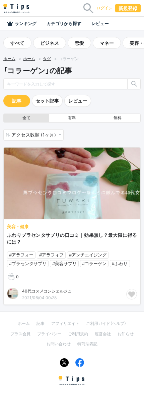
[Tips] (16, 8)
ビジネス (49, 43)
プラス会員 (20, 333)
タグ (47, 58)
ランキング (26, 23)
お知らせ (126, 333)
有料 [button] (72, 117)
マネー (107, 43)
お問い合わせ (59, 343)
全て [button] (26, 117)
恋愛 (79, 43)
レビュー (100, 23)
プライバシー (49, 333)
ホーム (9, 58)
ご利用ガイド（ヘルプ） (106, 323)
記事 (16, 101)
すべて (17, 43)
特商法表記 (87, 343)
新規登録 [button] (128, 8)
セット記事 (47, 101)
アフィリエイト (65, 323)
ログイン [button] (104, 7)
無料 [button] (118, 117)
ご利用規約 (78, 333)
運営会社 (103, 333)
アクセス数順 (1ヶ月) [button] (34, 135)
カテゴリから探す (64, 23)
